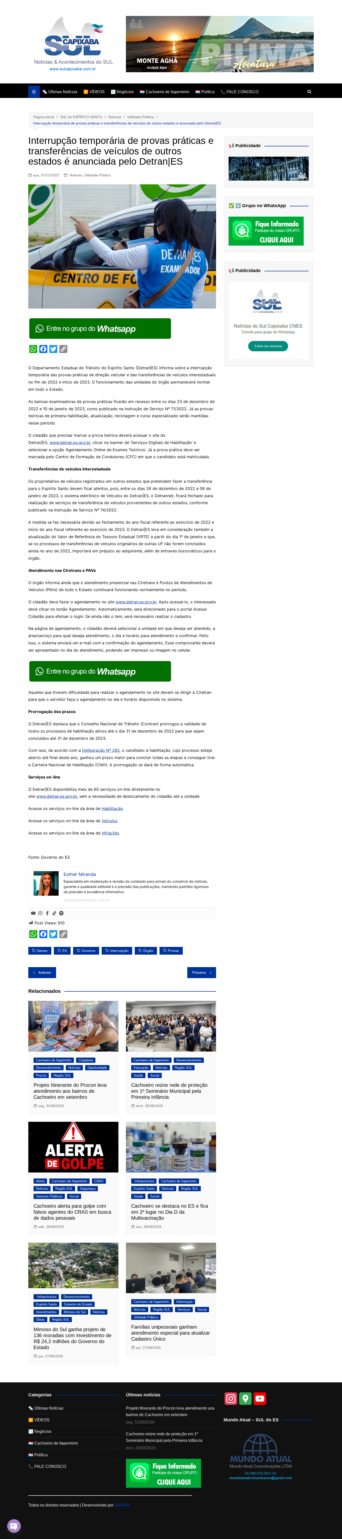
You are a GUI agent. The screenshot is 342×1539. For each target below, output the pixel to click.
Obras (40, 1319)
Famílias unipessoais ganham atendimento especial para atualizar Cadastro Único (170, 1333)
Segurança (87, 1188)
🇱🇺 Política (205, 92)
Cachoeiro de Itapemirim (53, 1060)
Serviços (184, 1309)
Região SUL (62, 1075)
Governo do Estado (78, 1304)
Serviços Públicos (49, 1196)
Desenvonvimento (77, 1297)
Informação (184, 1302)
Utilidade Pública (97, 175)
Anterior (44, 972)
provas (173, 951)
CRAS (98, 1181)
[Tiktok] (54, 913)
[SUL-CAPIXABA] (269, 320)
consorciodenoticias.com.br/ (87, 900)
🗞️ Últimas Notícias (59, 92)
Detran (42, 951)
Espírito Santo (144, 1188)
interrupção (119, 951)
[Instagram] (40, 913)
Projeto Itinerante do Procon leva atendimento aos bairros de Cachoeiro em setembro (70, 1091)
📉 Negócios (122, 92)
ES (64, 951)
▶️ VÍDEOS (94, 92)
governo (88, 951)
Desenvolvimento (48, 1068)
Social (154, 1075)
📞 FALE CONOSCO (239, 92)
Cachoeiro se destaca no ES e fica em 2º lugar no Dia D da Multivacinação (169, 1212)
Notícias (76, 175)
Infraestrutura (144, 1181)
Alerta (40, 1181)
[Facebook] (47, 913)
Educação (141, 1068)
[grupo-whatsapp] (100, 328)
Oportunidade (97, 1068)
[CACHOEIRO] (269, 168)
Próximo (199, 972)
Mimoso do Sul (75, 1312)
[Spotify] (61, 913)
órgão (148, 951)
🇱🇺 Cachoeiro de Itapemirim (164, 92)
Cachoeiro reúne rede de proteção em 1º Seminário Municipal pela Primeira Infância (169, 1091)
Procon (41, 1075)
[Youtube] (33, 913)
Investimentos (46, 1312)
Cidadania (86, 1060)
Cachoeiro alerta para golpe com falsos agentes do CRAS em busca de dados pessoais (72, 1212)
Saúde (138, 1075)
